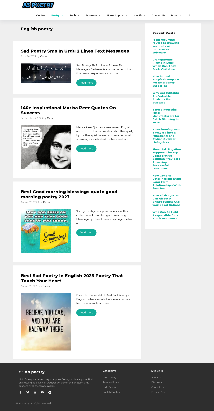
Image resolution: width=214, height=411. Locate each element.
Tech (73, 15)
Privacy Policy (159, 392)
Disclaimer (157, 382)
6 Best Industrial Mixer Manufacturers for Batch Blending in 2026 (165, 116)
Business (91, 15)
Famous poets (111, 382)
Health (138, 15)
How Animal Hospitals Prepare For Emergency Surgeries (165, 81)
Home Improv (115, 15)
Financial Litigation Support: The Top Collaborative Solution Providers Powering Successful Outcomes (166, 159)
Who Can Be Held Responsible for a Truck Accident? (165, 215)
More (174, 15)
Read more (86, 82)
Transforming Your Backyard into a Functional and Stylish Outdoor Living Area (166, 136)
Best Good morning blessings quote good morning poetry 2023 (69, 194)
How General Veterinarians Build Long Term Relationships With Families (166, 182)
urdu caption (110, 387)
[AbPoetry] (38, 5)
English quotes (111, 392)
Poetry (55, 15)
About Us (156, 377)
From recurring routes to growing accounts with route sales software (165, 46)
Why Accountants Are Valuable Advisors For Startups (165, 97)
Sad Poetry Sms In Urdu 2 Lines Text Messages (75, 51)
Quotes (40, 15)
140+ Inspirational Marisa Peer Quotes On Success (68, 110)
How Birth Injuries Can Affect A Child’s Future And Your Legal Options (166, 200)
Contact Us (158, 15)
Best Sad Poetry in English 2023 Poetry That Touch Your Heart (72, 278)
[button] (189, 15)
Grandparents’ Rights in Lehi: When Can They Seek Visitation (164, 64)
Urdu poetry (109, 377)
